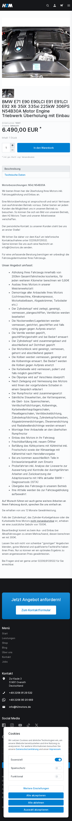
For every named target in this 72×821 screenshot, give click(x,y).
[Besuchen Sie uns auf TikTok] (28, 725)
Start (5, 633)
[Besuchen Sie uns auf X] (36, 725)
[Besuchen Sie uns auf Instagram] (12, 725)
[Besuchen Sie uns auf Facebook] (5, 725)
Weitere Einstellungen (36, 788)
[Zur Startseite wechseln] (6, 5)
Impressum (55, 749)
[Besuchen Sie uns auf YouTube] (20, 725)
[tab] (36, 169)
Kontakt (6, 657)
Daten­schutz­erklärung (27, 749)
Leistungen (8, 638)
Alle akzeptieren (36, 795)
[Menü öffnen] (68, 5)
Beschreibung (12, 168)
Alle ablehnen (36, 802)
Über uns (7, 652)
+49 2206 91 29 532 (20, 692)
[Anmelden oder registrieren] (54, 5)
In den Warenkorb (44, 147)
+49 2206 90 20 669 (21, 699)
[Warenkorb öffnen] (61, 5)
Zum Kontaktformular (36, 610)
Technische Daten (15, 174)
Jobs (5, 661)
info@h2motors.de (20, 706)
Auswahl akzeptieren (36, 809)
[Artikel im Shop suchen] (47, 5)
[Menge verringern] (12, 150)
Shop (5, 642)
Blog (4, 647)
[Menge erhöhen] (12, 145)
